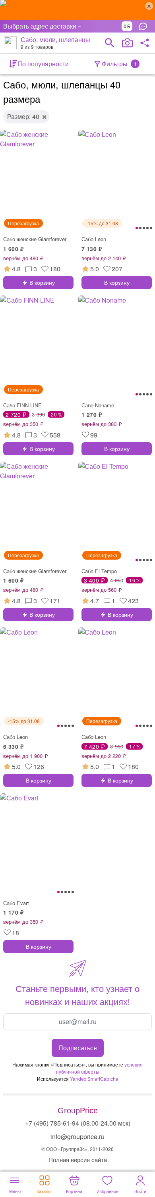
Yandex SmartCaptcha (94, 1078)
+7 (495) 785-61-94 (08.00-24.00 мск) (77, 1123)
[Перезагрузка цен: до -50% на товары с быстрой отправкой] (77, 10)
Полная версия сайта (77, 1159)
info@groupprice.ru (77, 1136)
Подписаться (77, 1047)
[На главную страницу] (10, 42)
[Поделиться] (145, 42)
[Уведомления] (145, 26)
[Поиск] (110, 42)
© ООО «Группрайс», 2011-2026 (77, 1148)
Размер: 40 (23, 116)
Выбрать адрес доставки (39, 26)
